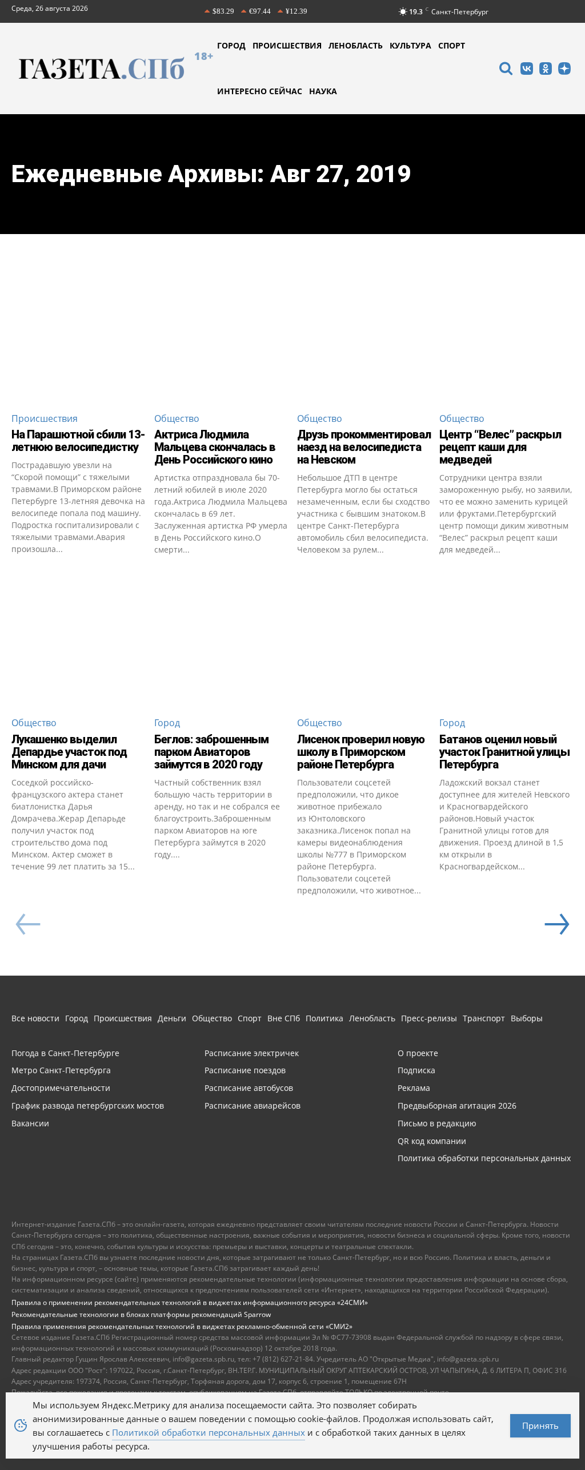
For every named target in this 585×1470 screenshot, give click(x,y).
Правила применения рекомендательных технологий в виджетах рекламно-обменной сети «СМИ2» (181, 1326)
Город (167, 722)
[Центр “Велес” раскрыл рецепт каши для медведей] (506, 335)
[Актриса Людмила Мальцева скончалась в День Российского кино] (221, 335)
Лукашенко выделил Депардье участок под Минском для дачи (69, 751)
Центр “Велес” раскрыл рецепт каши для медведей (500, 447)
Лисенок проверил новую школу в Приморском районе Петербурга (360, 751)
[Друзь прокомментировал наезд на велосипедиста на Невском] (364, 335)
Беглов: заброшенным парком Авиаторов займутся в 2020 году (211, 751)
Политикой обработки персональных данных (208, 1432)
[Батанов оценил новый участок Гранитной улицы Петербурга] (506, 640)
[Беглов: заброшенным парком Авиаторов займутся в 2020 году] (221, 640)
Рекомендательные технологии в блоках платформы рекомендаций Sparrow (141, 1314)
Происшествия (44, 418)
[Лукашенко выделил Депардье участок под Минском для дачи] (78, 640)
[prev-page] (28, 924)
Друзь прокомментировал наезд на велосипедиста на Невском (364, 447)
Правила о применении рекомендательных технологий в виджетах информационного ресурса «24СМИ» (189, 1302)
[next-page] (556, 924)
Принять (540, 1425)
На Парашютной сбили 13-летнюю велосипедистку (78, 441)
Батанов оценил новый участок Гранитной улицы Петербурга (504, 751)
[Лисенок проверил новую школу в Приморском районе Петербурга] (364, 640)
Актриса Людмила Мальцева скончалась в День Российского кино (214, 447)
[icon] (505, 70)
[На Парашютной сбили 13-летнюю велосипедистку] (78, 335)
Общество (176, 418)
